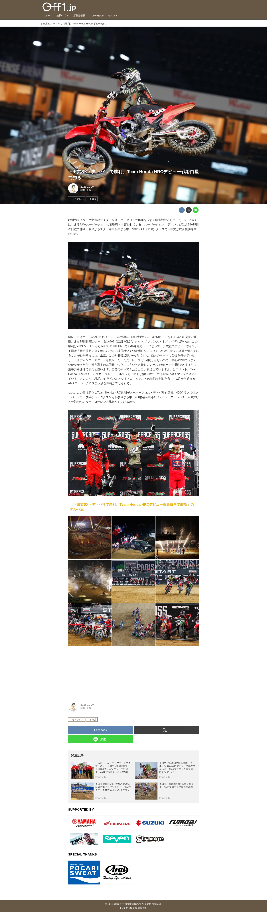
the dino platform (137, 907)
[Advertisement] (95, 672)
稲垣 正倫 (85, 190)
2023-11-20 (87, 186)
